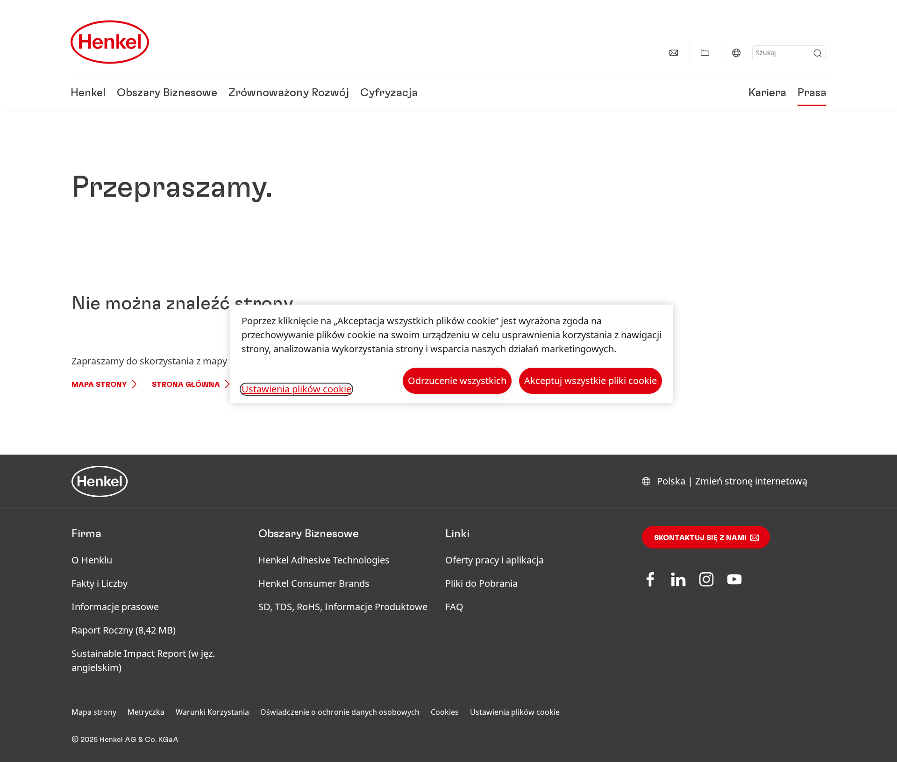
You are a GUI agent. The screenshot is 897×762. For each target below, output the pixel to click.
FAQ (454, 606)
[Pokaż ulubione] (705, 53)
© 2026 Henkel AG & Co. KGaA (124, 739)
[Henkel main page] (110, 42)
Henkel (88, 93)
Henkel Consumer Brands (314, 583)
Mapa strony (99, 384)
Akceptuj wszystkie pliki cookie (590, 380)
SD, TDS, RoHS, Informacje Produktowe (342, 606)
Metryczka (146, 712)
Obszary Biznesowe (167, 93)
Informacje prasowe (115, 606)
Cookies (445, 712)
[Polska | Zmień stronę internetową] (736, 53)
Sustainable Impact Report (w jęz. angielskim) (143, 660)
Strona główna (186, 384)
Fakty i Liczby (99, 583)
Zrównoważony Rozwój (288, 93)
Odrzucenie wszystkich (457, 380)
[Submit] (817, 53)
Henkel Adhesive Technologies (324, 560)
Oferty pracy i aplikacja (494, 560)
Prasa (811, 93)
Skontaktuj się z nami (700, 537)
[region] (451, 354)
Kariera (767, 93)
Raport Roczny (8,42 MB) (123, 630)
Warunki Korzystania (212, 712)
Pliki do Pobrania (481, 583)
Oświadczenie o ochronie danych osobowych (340, 712)
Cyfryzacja (389, 93)
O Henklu (91, 560)
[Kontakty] (673, 53)
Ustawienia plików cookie (515, 712)
